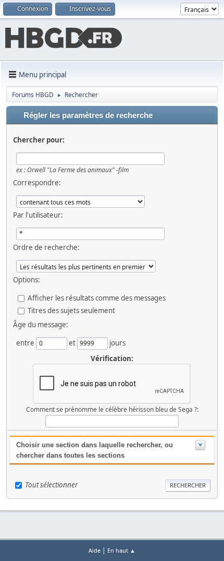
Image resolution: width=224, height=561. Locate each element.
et (73, 343)
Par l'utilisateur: (38, 215)
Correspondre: (37, 182)
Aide (95, 550)
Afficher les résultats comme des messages (97, 298)
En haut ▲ (121, 550)
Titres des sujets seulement (71, 310)
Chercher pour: (39, 140)
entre (26, 343)
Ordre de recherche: (46, 247)
